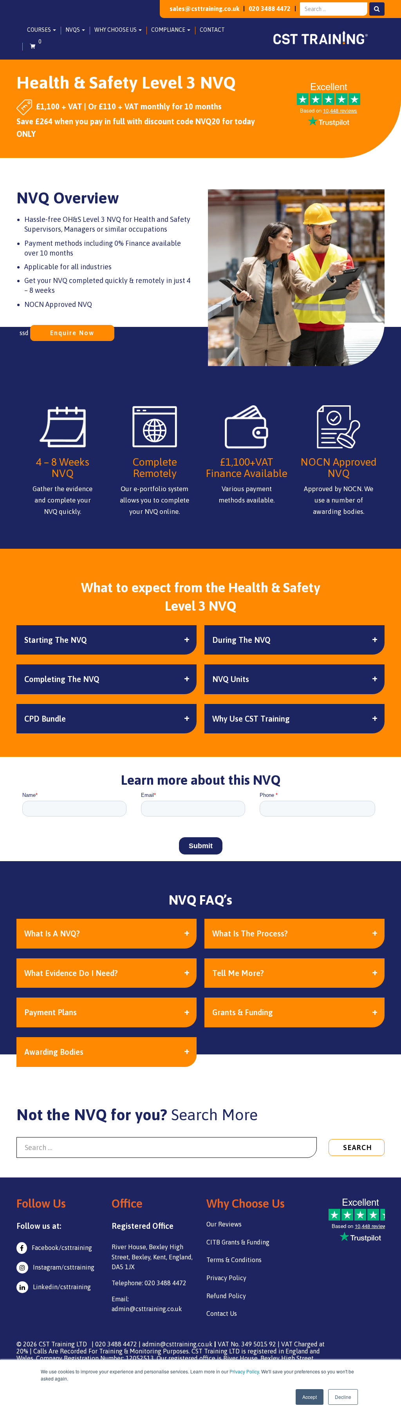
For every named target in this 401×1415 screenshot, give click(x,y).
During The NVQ (241, 639)
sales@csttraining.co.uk (204, 8)
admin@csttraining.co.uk (177, 1344)
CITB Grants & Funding (237, 1242)
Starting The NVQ (55, 639)
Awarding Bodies (53, 1051)
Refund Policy (226, 1295)
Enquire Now (72, 332)
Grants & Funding (242, 1012)
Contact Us (221, 1313)
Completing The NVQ (61, 679)
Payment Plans (50, 1012)
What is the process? (250, 933)
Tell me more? (238, 973)
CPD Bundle (45, 718)
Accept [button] (309, 1396)
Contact (212, 30)
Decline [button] (343, 1396)
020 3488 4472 (270, 8)
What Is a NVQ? (52, 933)
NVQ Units (230, 679)
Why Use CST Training (251, 718)
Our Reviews (224, 1224)
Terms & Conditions (234, 1259)
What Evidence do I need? (71, 973)
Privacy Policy (244, 1371)
